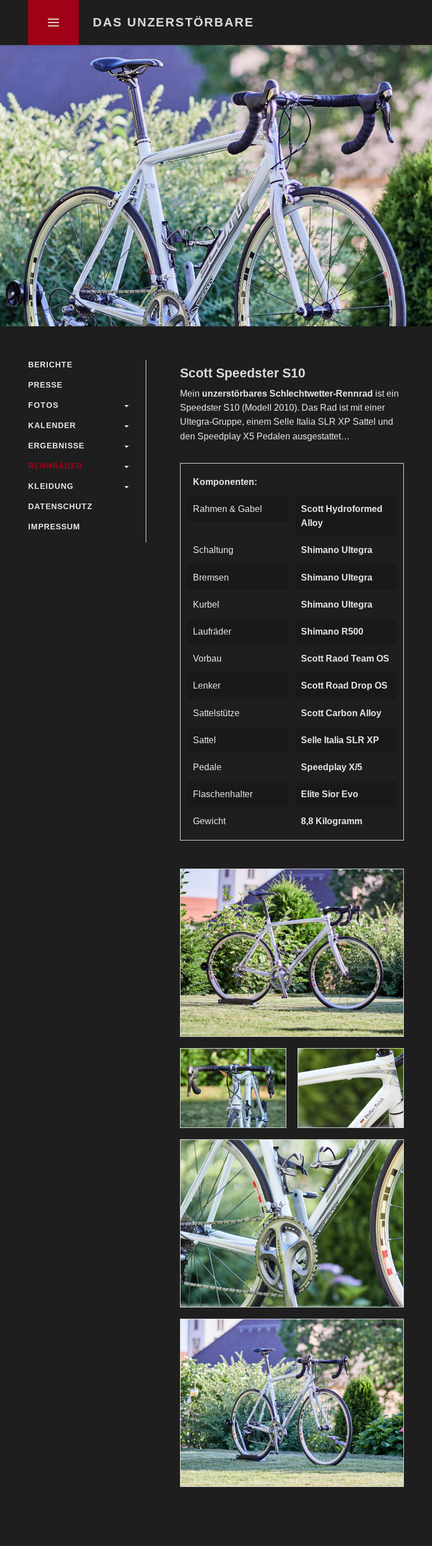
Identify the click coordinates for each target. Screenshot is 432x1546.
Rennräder (55, 465)
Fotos (43, 405)
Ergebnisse (56, 445)
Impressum (54, 526)
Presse (45, 384)
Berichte (50, 364)
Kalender (52, 425)
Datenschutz (60, 506)
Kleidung (51, 486)
